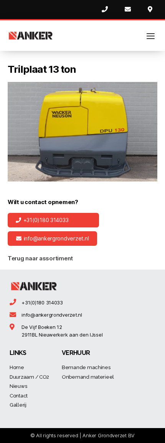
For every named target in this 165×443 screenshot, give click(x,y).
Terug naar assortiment (40, 258)
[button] (53, 220)
